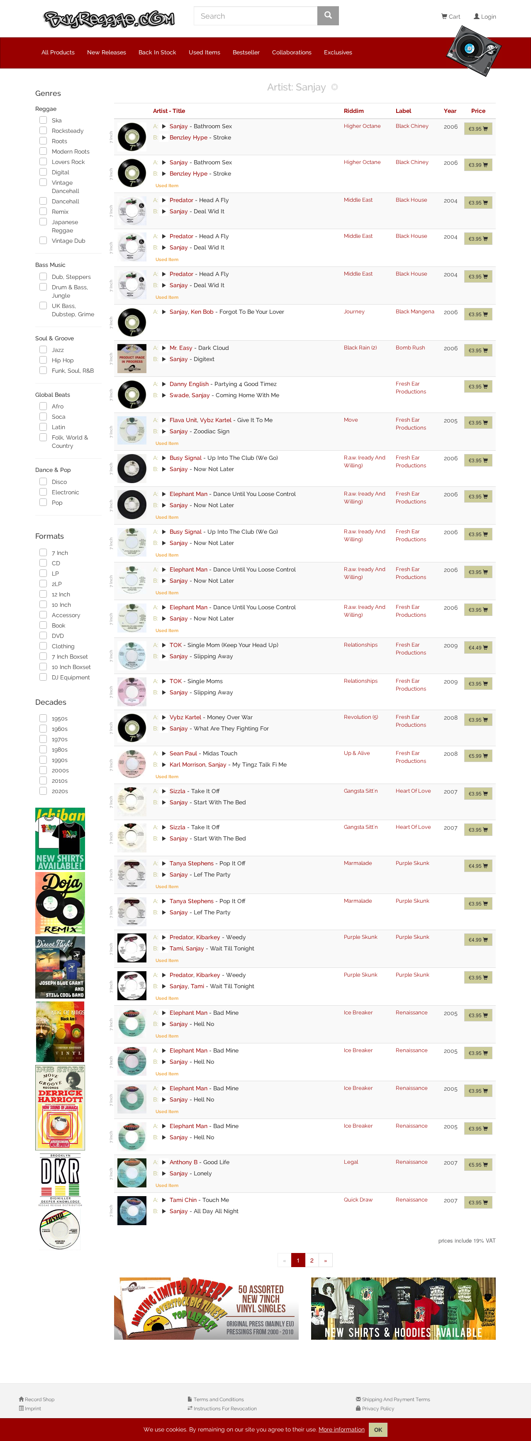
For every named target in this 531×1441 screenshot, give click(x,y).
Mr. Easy (181, 347)
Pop (57, 502)
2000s (60, 770)
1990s (60, 760)
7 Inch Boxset (70, 656)
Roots (59, 141)
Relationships (361, 645)
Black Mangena (415, 311)
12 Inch (61, 594)
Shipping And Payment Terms (395, 1399)
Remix (60, 211)
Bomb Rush (410, 347)
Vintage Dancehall (65, 186)
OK (378, 1429)
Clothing (63, 646)
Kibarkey (208, 937)
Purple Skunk (412, 863)
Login (488, 16)
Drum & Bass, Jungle (70, 291)
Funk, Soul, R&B (73, 370)
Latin (58, 427)
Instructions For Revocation (224, 1409)
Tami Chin (183, 1200)
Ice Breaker (358, 1012)
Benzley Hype (188, 137)
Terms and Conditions (218, 1399)
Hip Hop (63, 360)
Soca (59, 416)
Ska (57, 120)
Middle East (358, 200)
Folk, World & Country (70, 441)
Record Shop (39, 1399)
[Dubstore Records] (68, 1107)
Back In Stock (157, 52)
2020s (60, 791)
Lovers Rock (68, 162)
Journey (354, 311)
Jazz (58, 350)
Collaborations (292, 52)
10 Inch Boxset (71, 667)
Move (351, 420)
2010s (60, 780)
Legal (351, 1162)
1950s (60, 718)
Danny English (189, 384)
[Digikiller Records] (68, 1202)
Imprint (32, 1409)
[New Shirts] (68, 839)
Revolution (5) (361, 717)
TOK (176, 645)
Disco (59, 482)
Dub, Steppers (71, 277)
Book (58, 625)
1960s (60, 728)
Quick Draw (358, 1200)
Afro (57, 406)
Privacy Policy (378, 1409)
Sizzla (177, 791)
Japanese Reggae (65, 226)
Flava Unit (183, 420)
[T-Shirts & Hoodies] (403, 1308)
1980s (60, 749)
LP (55, 573)
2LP (57, 584)
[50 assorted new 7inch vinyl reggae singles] (206, 1308)
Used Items (204, 52)
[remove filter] (334, 88)
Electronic (65, 492)
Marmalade (358, 863)
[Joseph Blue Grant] (68, 967)
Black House (411, 200)
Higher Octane (362, 126)
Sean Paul (183, 753)
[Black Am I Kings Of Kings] (68, 1032)
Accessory (66, 615)
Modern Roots (71, 151)
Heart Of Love (413, 791)
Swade (179, 395)
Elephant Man (188, 494)
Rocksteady (68, 130)
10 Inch (61, 604)
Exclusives (338, 52)
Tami (176, 948)
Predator (181, 200)
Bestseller (246, 52)
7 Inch (60, 553)
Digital (60, 172)
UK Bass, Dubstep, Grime (73, 310)
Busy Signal (186, 457)
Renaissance (412, 1012)
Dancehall (65, 201)
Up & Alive (357, 753)
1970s (60, 739)
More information (342, 1429)
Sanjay (179, 126)
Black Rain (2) (360, 347)
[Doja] (68, 903)
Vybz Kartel (215, 420)
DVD (58, 636)
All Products (58, 52)
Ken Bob (202, 311)
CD (56, 563)
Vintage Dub (68, 240)
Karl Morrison (187, 764)
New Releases (106, 52)
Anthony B (183, 1162)
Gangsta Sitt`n (361, 791)
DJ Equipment (71, 677)
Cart (453, 16)
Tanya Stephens (192, 863)
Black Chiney (412, 126)
